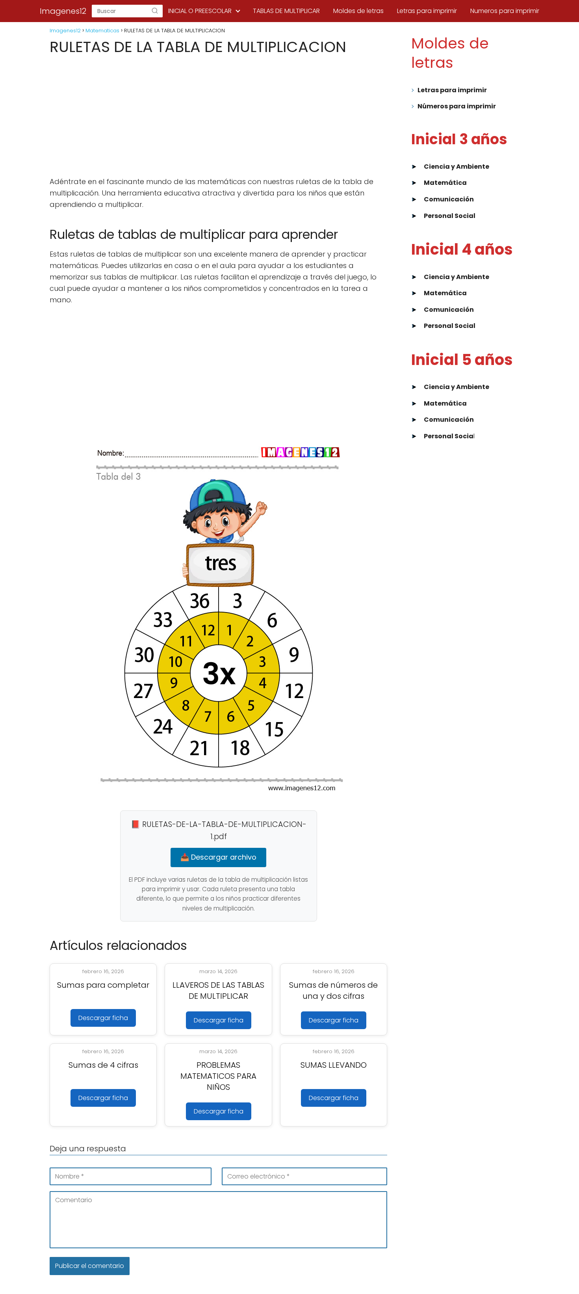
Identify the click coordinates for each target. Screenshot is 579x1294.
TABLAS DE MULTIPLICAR (286, 10)
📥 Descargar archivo (218, 857)
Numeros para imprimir (504, 10)
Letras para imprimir (427, 10)
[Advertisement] (218, 116)
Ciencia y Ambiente (456, 166)
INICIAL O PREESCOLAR (200, 10)
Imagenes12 (63, 11)
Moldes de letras (358, 10)
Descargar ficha (103, 1017)
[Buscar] (155, 11)
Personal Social (449, 215)
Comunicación (449, 199)
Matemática (445, 182)
